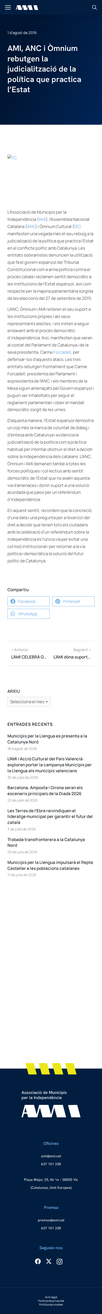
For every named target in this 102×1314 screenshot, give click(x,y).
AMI (42, 219)
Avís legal (51, 1297)
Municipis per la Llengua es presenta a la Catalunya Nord (47, 739)
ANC (31, 226)
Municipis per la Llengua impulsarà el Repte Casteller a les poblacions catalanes (50, 865)
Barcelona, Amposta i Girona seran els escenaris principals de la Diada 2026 (45, 790)
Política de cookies (51, 1304)
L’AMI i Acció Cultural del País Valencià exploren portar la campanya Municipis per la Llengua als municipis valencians (49, 764)
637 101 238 (51, 1164)
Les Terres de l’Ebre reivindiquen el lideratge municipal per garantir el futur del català (50, 816)
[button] (28, 601)
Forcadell (62, 352)
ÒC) (77, 226)
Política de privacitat (51, 1301)
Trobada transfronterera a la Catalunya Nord (46, 842)
